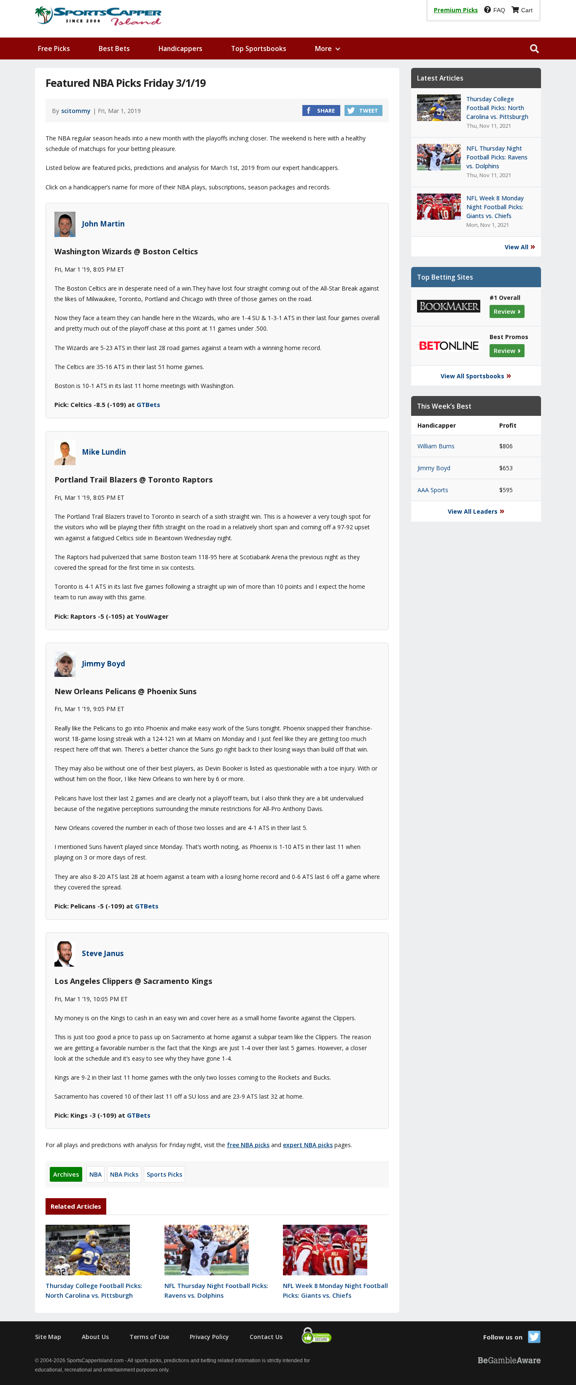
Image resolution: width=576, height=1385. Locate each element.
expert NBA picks (308, 1145)
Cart (527, 10)
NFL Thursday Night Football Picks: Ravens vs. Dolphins (216, 1290)
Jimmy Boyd (103, 663)
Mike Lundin (104, 452)
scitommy (76, 111)
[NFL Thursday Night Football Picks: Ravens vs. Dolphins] (206, 1273)
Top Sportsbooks (258, 48)
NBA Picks (124, 1174)
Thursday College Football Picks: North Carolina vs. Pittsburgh (94, 1290)
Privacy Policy (209, 1337)
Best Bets (114, 48)
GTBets (148, 404)
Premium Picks (456, 10)
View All (516, 247)
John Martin (103, 223)
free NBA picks (248, 1145)
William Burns (436, 446)
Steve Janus (103, 953)
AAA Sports (432, 490)
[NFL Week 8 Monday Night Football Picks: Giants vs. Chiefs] (325, 1273)
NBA (95, 1174)
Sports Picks (164, 1174)
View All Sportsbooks (472, 376)
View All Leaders (473, 511)
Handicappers (180, 48)
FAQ (499, 10)
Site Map (48, 1337)
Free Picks (54, 48)
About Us (95, 1337)
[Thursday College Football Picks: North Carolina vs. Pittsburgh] (88, 1273)
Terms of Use (149, 1337)
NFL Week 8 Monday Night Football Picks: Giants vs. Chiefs (335, 1290)
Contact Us (266, 1337)
